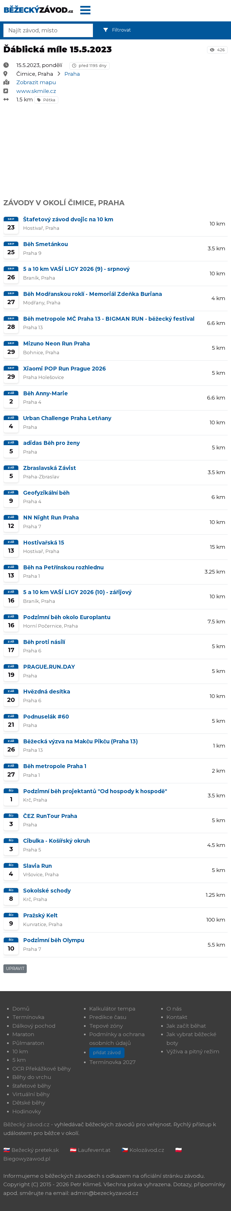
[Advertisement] (115, 148)
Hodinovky (26, 1111)
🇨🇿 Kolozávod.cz (142, 1150)
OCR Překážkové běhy (41, 1068)
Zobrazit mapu (36, 82)
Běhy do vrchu (31, 1077)
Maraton (23, 1034)
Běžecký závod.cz (26, 1124)
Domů (21, 1008)
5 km (19, 1060)
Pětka (48, 99)
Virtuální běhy (31, 1094)
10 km (20, 1051)
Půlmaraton (28, 1043)
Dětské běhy (28, 1103)
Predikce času (107, 1017)
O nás (174, 1008)
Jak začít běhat (186, 1026)
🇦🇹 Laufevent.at (90, 1150)
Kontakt (176, 1017)
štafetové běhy (31, 1086)
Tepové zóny (106, 1026)
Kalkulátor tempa (112, 1008)
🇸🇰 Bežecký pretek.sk (31, 1150)
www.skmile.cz (36, 91)
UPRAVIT (15, 968)
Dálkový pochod (33, 1026)
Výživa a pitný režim (192, 1051)
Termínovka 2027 (112, 1062)
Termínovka (28, 1017)
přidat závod (107, 1052)
